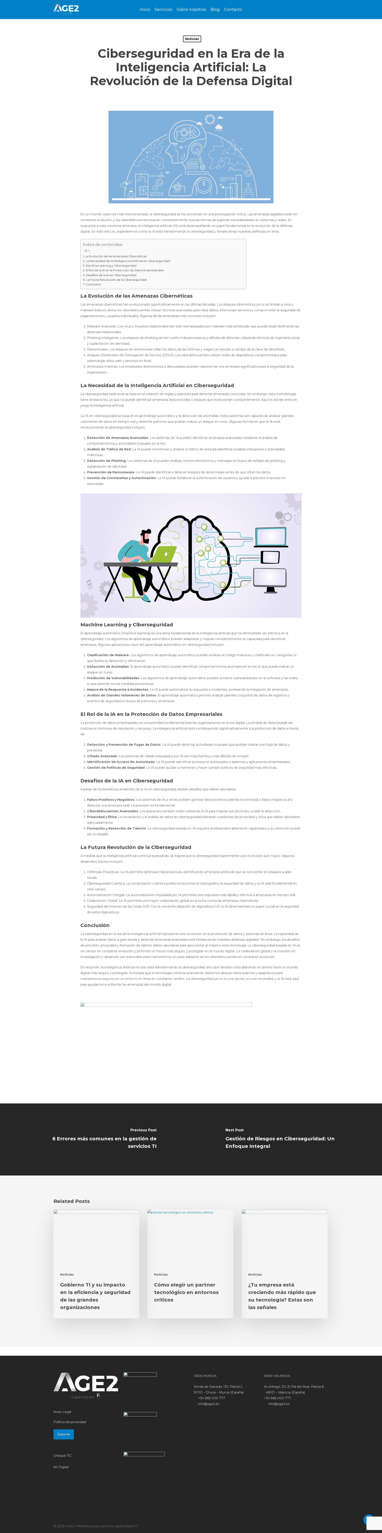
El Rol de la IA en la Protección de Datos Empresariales (125, 270)
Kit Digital (61, 1467)
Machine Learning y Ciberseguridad (111, 265)
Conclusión (93, 284)
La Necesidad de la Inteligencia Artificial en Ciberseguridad (128, 261)
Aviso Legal (62, 1412)
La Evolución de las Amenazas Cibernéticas (116, 256)
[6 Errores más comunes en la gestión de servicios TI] (95, 1139)
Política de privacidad (69, 1422)
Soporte (63, 1434)
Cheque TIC (62, 1456)
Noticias (192, 39)
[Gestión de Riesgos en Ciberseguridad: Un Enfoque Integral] (286, 1139)
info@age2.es (208, 1404)
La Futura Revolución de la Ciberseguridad (116, 279)
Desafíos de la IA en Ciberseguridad (111, 275)
